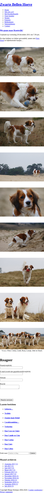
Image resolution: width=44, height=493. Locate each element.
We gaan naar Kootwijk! (11, 30)
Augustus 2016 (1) (11, 484)
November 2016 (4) (12, 478)
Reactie (2, 384)
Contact (7, 26)
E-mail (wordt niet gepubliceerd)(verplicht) (15, 372)
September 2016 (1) (12, 482)
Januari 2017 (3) (10, 474)
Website (3, 378)
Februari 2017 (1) (11, 472)
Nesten (7, 18)
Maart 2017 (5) (10, 470)
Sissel (2, 40)
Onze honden (9, 16)
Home (7, 10)
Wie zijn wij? (9, 12)
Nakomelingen (10, 24)
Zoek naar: (4, 453)
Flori (37, 38)
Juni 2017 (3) (9, 468)
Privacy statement (6, 492)
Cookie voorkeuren (35, 490)
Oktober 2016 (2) (11, 480)
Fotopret (7, 20)
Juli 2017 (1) (9, 466)
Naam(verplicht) (6, 365)
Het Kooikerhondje (11, 14)
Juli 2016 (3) (9, 486)
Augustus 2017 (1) (11, 464)
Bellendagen (9, 22)
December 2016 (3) (11, 476)
